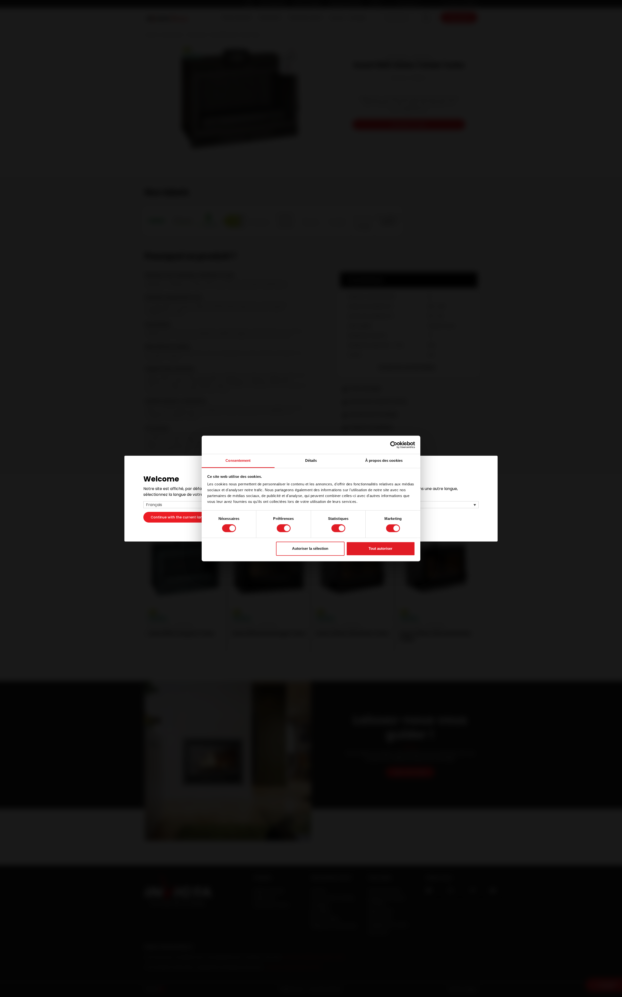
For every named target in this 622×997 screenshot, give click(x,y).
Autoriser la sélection (310, 548)
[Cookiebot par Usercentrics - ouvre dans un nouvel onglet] (393, 444)
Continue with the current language (182, 517)
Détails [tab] (311, 460)
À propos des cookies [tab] (384, 460)
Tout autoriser (380, 548)
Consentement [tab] (238, 460)
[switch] (284, 528)
